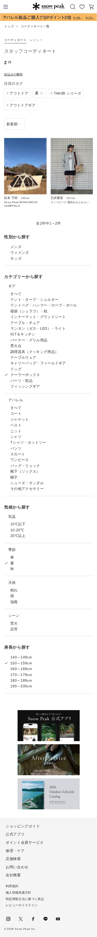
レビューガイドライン (22, 905)
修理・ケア (15, 851)
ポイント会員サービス (25, 842)
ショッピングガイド (23, 826)
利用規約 (12, 886)
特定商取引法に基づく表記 (25, 899)
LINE (45, 919)
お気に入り (82, 7)
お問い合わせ (17, 867)
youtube (58, 919)
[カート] (91, 7)
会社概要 (13, 875)
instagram (8, 919)
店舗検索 (13, 859)
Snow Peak (48, 6)
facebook (33, 919)
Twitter (21, 919)
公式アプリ (15, 834)
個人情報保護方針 (18, 892)
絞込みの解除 (13, 74)
